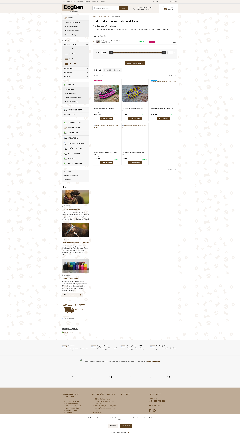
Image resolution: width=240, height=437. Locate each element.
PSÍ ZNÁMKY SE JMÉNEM (76, 143)
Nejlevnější (107, 70)
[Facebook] (151, 411)
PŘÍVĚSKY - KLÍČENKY (75, 148)
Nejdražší (117, 70)
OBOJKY (70, 18)
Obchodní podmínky (72, 404)
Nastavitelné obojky (71, 26)
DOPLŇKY (67, 172)
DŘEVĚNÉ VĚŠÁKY (74, 128)
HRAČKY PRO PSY (74, 153)
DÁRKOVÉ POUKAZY (71, 176)
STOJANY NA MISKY (74, 123)
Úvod (94, 16)
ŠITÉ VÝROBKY (73, 138)
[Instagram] (155, 411)
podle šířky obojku (70, 44)
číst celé (86, 219)
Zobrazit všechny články (71, 295)
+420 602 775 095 (143, 9)
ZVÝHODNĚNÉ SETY (75, 110)
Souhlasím (126, 426)
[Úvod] (76, 8)
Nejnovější (97, 70)
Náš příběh (95, 2)
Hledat (123, 8)
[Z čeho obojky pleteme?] (75, 266)
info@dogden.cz (157, 405)
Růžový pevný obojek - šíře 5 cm (111, 41)
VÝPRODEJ (67, 180)
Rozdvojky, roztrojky (71, 102)
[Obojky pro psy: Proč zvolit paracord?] (75, 230)
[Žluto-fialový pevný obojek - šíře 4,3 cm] (135, 93)
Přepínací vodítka (70, 93)
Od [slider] (111, 53)
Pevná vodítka (69, 89)
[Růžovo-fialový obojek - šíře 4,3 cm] (163, 93)
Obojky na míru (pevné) (72, 22)
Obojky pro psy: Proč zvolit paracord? (75, 243)
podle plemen (68, 68)
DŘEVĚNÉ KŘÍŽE (73, 133)
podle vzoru (68, 77)
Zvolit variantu (106, 118)
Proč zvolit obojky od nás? (71, 209)
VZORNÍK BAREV (69, 115)
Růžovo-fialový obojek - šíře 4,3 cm (162, 108)
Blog (64, 2)
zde (128, 432)
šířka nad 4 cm (73, 64)
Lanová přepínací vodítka (73, 97)
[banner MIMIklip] (68, 332)
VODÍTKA (71, 85)
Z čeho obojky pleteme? (70, 278)
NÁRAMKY (71, 159)
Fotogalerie (80, 2)
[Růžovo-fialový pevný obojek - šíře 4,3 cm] (106, 137)
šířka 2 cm (72, 49)
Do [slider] (164, 53)
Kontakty (102, 2)
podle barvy (68, 73)
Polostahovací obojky (72, 31)
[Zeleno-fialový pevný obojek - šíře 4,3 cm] (135, 137)
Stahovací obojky (70, 35)
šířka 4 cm (72, 59)
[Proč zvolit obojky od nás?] (75, 197)
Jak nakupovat (71, 2)
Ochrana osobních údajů (73, 406)
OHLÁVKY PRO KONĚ (75, 164)
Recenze (87, 2)
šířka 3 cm (72, 54)
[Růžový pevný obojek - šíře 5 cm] (106, 93)
